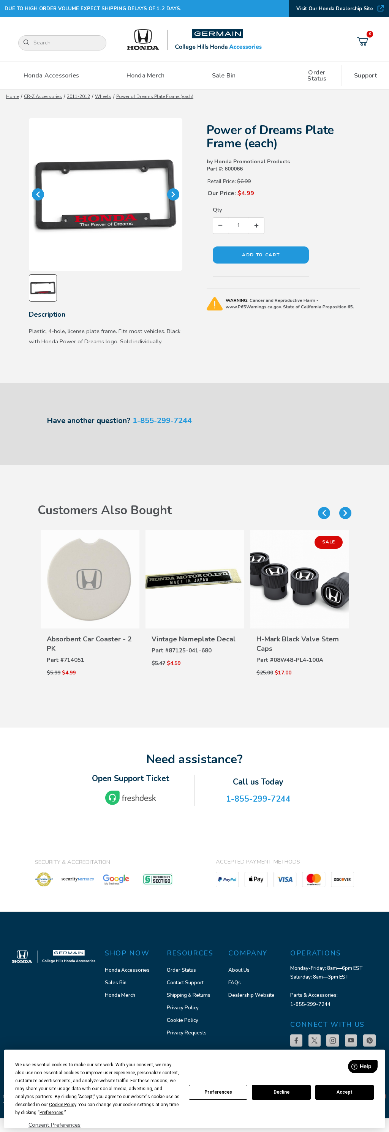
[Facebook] (296, 1040)
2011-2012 (78, 96)
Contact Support (185, 982)
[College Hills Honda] (194, 40)
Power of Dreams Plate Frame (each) (154, 96)
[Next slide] (345, 513)
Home (12, 96)
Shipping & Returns (188, 995)
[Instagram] (332, 1040)
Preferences (218, 1092)
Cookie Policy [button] (62, 1104)
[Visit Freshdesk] (130, 798)
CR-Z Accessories (43, 96)
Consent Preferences (54, 1125)
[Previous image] (38, 194)
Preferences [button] (51, 1112)
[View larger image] (105, 194)
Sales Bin (116, 982)
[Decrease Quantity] (220, 225)
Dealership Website (251, 995)
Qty (217, 209)
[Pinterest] (369, 1040)
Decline (281, 1092)
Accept (345, 1092)
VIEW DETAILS (90, 635)
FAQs (234, 982)
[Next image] (173, 194)
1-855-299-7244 (162, 420)
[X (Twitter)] (314, 1040)
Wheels (103, 96)
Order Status (181, 970)
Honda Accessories (127, 970)
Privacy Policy (183, 1007)
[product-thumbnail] (90, 579)
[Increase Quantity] (256, 225)
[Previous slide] (324, 513)
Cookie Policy (182, 1020)
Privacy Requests (187, 1032)
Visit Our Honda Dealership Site (334, 8)
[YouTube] (351, 1040)
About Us (239, 970)
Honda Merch (120, 995)
